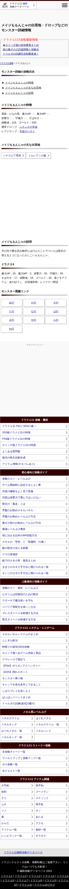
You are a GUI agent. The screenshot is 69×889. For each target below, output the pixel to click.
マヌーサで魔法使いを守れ (17, 600)
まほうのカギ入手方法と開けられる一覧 (25, 566)
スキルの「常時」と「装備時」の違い (24, 541)
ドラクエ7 (22, 880)
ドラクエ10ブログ (44, 884)
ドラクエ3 (34, 876)
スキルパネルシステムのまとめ (20, 634)
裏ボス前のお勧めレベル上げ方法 (21, 522)
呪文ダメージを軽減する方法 (19, 619)
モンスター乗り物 (12, 678)
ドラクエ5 (62, 876)
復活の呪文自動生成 (13, 457)
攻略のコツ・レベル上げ (16, 478)
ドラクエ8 (36, 880)
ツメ (3, 810)
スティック (42, 798)
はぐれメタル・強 (11, 730)
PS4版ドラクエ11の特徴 (16, 438)
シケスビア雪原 (12, 155)
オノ (38, 810)
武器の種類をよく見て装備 (17, 491)
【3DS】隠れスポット (15, 671)
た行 (11, 311)
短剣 (3, 791)
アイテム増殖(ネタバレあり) (18, 463)
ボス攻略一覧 (10, 764)
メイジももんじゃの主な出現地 (23, 87)
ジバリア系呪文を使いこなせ (19, 606)
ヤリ (3, 798)
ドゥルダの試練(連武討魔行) (18, 703)
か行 (33, 302)
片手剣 (5, 785)
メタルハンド (43, 730)
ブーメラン (42, 791)
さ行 (56, 302)
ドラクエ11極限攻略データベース (23, 852)
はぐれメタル (43, 718)
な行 (33, 311)
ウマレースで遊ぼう (13, 659)
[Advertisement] (34, 14)
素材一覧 (41, 829)
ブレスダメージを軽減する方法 (20, 613)
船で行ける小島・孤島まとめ (19, 560)
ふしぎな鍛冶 (10, 640)
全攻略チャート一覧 (13, 751)
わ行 (11, 328)
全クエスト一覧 (11, 770)
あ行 (11, 302)
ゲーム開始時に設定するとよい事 (21, 484)
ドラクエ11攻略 (6, 63)
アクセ (39, 823)
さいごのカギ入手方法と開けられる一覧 (25, 573)
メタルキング (9, 724)
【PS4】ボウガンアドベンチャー (21, 665)
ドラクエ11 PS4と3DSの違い (19, 426)
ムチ (3, 804)
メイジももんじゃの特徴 (19, 82)
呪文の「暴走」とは (13, 503)
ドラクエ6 (8, 880)
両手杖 (39, 804)
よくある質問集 (11, 451)
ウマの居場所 (10, 554)
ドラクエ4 (48, 876)
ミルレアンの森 (37, 155)
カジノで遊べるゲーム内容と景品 (21, 652)
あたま (39, 816)
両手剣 (39, 785)
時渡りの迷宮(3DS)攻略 (16, 646)
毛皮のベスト (27, 131)
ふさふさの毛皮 (29, 126)
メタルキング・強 (11, 737)
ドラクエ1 (7, 876)
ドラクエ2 (20, 876)
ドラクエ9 (50, 880)
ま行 (11, 319)
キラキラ (41, 835)
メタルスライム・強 (47, 724)
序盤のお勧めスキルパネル (17, 510)
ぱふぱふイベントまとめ (16, 697)
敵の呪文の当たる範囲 (15, 547)
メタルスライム (10, 718)
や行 (33, 319)
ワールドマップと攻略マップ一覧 (21, 758)
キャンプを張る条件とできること (21, 684)
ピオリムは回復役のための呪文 (20, 594)
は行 (56, 311)
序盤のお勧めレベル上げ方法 (19, 516)
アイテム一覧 (9, 829)
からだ (5, 823)
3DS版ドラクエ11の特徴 (16, 432)
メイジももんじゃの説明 (19, 93)
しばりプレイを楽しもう (16, 690)
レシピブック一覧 (11, 835)
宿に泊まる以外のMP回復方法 (19, 535)
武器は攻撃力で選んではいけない (21, 497)
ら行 (56, 319)
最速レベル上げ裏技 (13, 529)
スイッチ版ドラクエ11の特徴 (19, 444)
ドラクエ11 (25, 884)
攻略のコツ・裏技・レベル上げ (20, 587)
